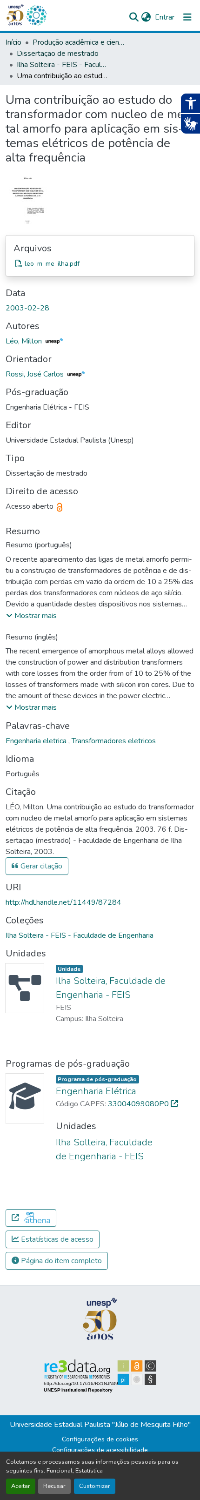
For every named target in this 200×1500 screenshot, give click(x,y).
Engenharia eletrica (37, 741)
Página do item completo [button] (60, 1261)
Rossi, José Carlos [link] (36, 374)
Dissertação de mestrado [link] (58, 53)
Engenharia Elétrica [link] (96, 1091)
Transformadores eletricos (114, 741)
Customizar (94, 1486)
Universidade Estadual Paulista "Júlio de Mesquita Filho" (100, 1424)
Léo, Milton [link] (25, 341)
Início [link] (13, 42)
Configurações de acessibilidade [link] (100, 1450)
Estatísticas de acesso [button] (56, 1239)
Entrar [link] (164, 17)
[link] (100, 263)
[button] (36, 15)
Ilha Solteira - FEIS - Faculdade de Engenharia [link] (63, 65)
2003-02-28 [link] (27, 308)
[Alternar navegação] (187, 17)
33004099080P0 (139, 1104)
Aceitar (20, 1486)
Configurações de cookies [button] (100, 1439)
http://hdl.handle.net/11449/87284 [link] (63, 902)
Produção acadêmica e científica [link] (79, 42)
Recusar (54, 1486)
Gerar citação (40, 866)
